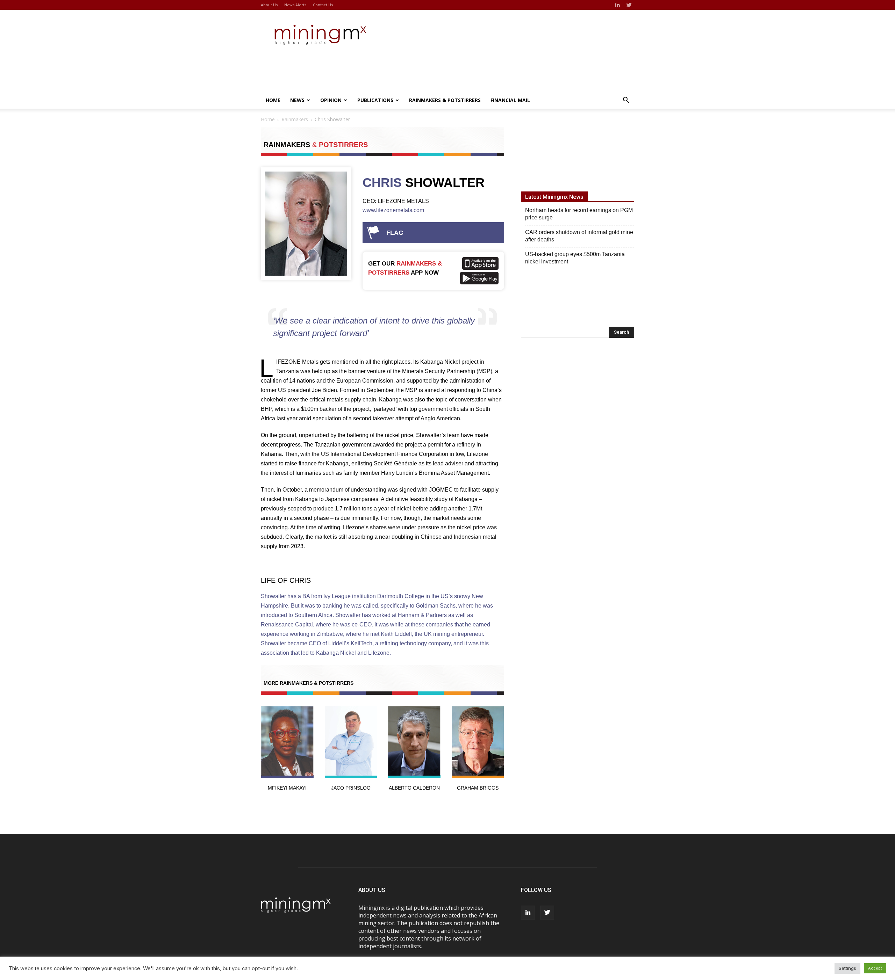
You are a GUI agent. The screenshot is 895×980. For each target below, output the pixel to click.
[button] (625, 100)
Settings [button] (847, 968)
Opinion (331, 100)
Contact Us (323, 4)
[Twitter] (629, 5)
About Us (269, 4)
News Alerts (295, 4)
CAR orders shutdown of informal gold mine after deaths (579, 235)
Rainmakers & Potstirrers (445, 100)
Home (273, 100)
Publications (375, 100)
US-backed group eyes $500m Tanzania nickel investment (575, 257)
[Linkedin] (617, 5)
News (297, 100)
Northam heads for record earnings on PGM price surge (579, 213)
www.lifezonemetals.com (393, 210)
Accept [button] (875, 968)
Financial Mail (510, 100)
